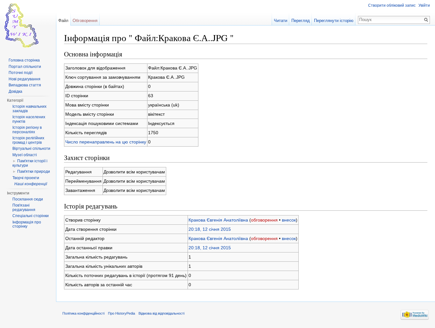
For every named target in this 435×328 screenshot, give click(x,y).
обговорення (264, 219)
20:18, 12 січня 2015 (210, 229)
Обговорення (85, 20)
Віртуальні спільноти (31, 148)
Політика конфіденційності (83, 313)
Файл (63, 20)
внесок (289, 219)
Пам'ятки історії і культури (29, 163)
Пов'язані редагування (23, 207)
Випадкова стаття (25, 85)
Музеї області (24, 155)
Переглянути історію (333, 20)
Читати (280, 20)
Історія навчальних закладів (29, 108)
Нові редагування (24, 79)
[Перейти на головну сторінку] (28, 25)
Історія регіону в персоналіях (27, 129)
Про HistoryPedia (121, 313)
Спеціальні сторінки (30, 216)
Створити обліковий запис (392, 5)
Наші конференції (30, 184)
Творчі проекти (25, 178)
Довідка (15, 91)
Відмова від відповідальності (161, 313)
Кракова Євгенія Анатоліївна (218, 219)
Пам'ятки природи (33, 171)
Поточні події (20, 72)
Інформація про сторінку (26, 224)
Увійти (424, 5)
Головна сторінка (24, 60)
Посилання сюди (27, 199)
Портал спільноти (25, 66)
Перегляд (300, 20)
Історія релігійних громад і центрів (28, 140)
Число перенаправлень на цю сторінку (105, 141)
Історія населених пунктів (28, 119)
